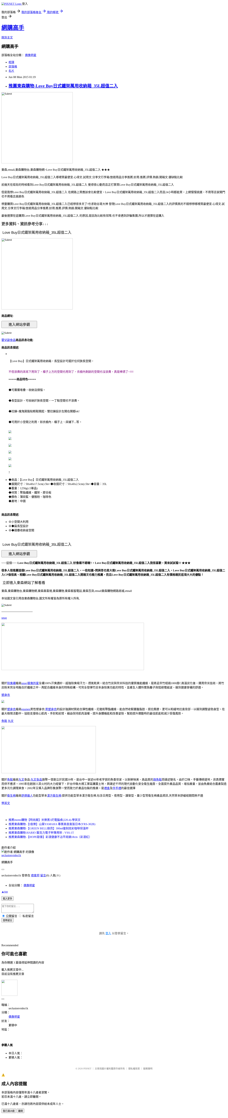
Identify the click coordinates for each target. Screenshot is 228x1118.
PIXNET (87, 1068)
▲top (4, 891)
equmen (25, 709)
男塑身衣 (51, 709)
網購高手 (12, 27)
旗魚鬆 (157, 779)
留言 (43, 875)
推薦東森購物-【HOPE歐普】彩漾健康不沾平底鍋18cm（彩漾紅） (50, 836)
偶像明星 (30, 55)
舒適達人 (27, 795)
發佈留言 (7, 920)
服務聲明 (147, 1068)
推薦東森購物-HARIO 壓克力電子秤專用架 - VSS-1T (41, 832)
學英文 (5, 803)
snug (4, 617)
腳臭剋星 (33, 683)
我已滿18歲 (9, 1111)
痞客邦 (35, 875)
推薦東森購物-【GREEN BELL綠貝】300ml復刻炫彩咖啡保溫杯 (49, 828)
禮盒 (107, 788)
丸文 (11, 720)
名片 (11, 70)
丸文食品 (36, 779)
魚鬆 (4, 720)
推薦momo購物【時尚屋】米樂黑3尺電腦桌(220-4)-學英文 (45, 819)
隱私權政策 (134, 1068)
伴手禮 (117, 788)
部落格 (13, 66)
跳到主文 (7, 37)
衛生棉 (11, 795)
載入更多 (7, 898)
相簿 (11, 62)
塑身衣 (5, 694)
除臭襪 (11, 683)
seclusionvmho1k (11, 855)
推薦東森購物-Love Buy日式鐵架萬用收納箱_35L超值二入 (63, 86)
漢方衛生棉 (54, 795)
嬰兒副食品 (8, 340)
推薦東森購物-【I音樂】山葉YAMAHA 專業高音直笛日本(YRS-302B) (52, 824)
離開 (20, 1111)
